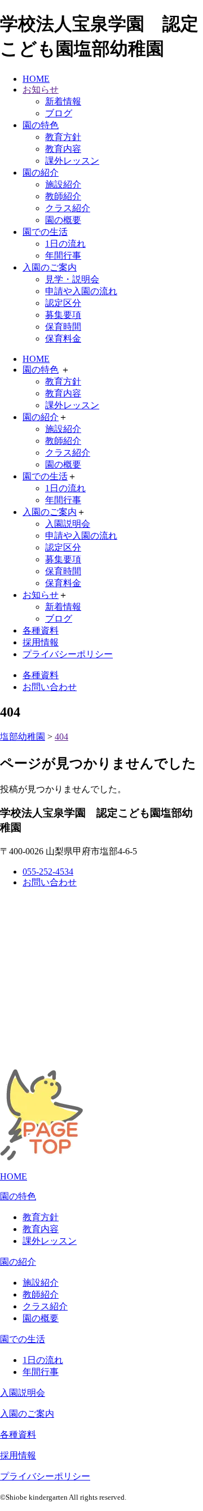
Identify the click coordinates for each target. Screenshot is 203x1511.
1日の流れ (65, 243)
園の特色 (41, 125)
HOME (36, 79)
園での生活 (45, 232)
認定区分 (63, 303)
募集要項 (63, 315)
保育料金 (63, 338)
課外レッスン (72, 160)
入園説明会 (67, 524)
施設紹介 (63, 184)
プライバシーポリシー (68, 654)
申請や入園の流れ (81, 291)
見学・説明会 (72, 279)
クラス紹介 (67, 208)
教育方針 (63, 137)
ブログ (58, 113)
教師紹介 (63, 196)
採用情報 (41, 642)
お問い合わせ (50, 687)
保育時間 (63, 326)
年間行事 (63, 255)
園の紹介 (41, 172)
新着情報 (63, 101)
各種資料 (41, 630)
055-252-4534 (48, 871)
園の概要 (63, 220)
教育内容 (63, 149)
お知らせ (41, 89)
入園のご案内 (50, 267)
